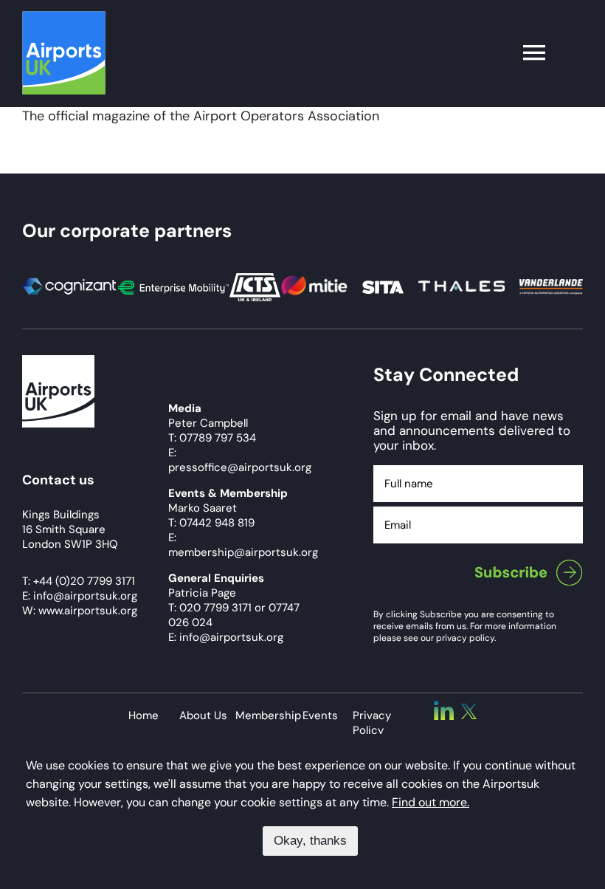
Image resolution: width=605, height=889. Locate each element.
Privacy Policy (372, 723)
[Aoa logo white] (58, 362)
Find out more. (430, 802)
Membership (268, 715)
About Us (203, 715)
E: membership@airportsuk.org (243, 545)
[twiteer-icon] (469, 710)
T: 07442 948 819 (211, 522)
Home (143, 715)
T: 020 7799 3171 (210, 607)
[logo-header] (64, 18)
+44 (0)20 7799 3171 (84, 581)
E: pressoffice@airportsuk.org (239, 460)
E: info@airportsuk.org (225, 637)
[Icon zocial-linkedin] (444, 707)
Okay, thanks (310, 841)
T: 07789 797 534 (212, 437)
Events (320, 715)
